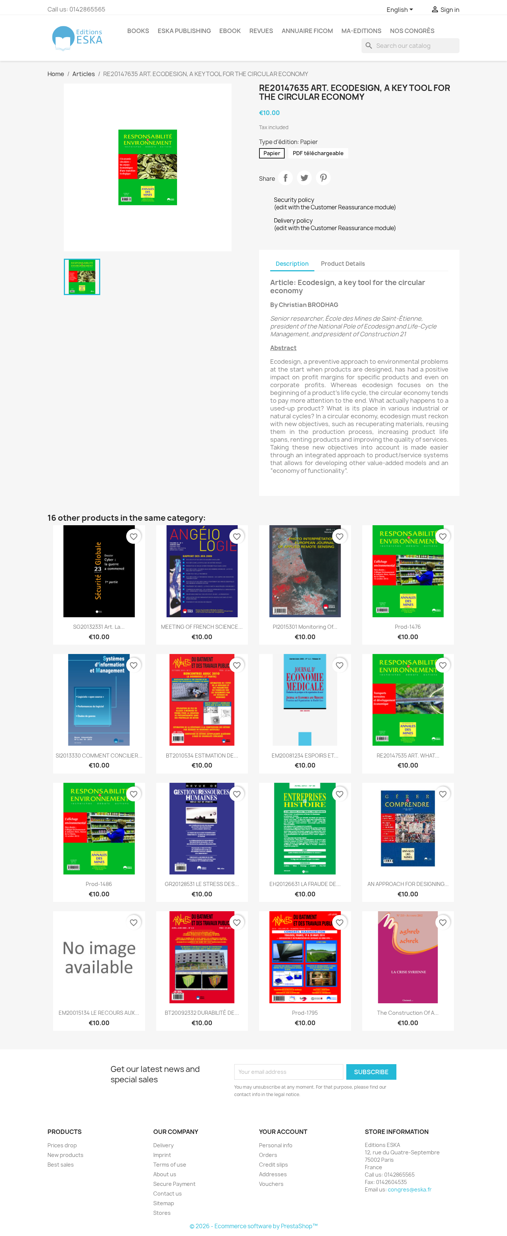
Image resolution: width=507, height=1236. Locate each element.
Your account (283, 1132)
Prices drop (62, 1145)
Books (138, 31)
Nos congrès (412, 31)
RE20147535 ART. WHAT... (408, 755)
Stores (162, 1212)
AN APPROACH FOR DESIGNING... (408, 883)
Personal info (275, 1145)
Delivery (163, 1145)
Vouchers (271, 1183)
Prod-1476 (408, 626)
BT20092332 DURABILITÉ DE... (202, 1012)
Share (285, 177)
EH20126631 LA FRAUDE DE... (305, 883)
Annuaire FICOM (307, 31)
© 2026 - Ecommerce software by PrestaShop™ (254, 1226)
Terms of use (169, 1164)
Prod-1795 (305, 1012)
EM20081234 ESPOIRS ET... (305, 755)
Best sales (61, 1164)
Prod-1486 (99, 883)
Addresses (273, 1174)
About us (164, 1174)
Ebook (230, 31)
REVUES (261, 31)
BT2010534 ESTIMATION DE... (202, 755)
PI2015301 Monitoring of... (305, 626)
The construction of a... (408, 1012)
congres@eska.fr (410, 1189)
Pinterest (323, 177)
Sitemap (163, 1203)
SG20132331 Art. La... (99, 626)
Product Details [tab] (343, 264)
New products (66, 1154)
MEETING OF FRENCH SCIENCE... (202, 626)
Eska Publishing (184, 31)
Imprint (162, 1154)
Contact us (167, 1193)
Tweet (304, 177)
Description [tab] (292, 264)
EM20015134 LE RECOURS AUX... (99, 1012)
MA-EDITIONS (361, 31)
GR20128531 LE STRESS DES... (202, 883)
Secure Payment (174, 1183)
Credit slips (273, 1164)
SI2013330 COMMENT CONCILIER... (99, 755)
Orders (268, 1154)
